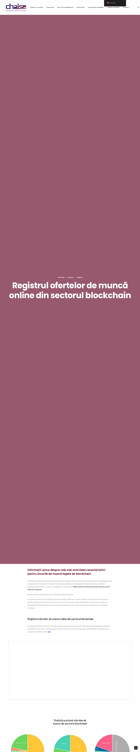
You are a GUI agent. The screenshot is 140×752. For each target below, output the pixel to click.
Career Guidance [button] (113, 7)
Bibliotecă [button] (81, 7)
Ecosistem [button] (50, 7)
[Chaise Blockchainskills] (16, 7)
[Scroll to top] (136, 748)
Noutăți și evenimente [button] (65, 7)
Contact (126, 7)
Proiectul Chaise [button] (36, 7)
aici (49, 632)
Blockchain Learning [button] (96, 7)
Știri (71, 277)
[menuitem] (36, 7)
